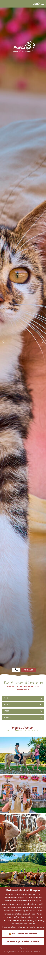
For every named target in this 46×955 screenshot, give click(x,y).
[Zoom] (23, 342)
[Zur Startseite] (23, 46)
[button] (3, 341)
